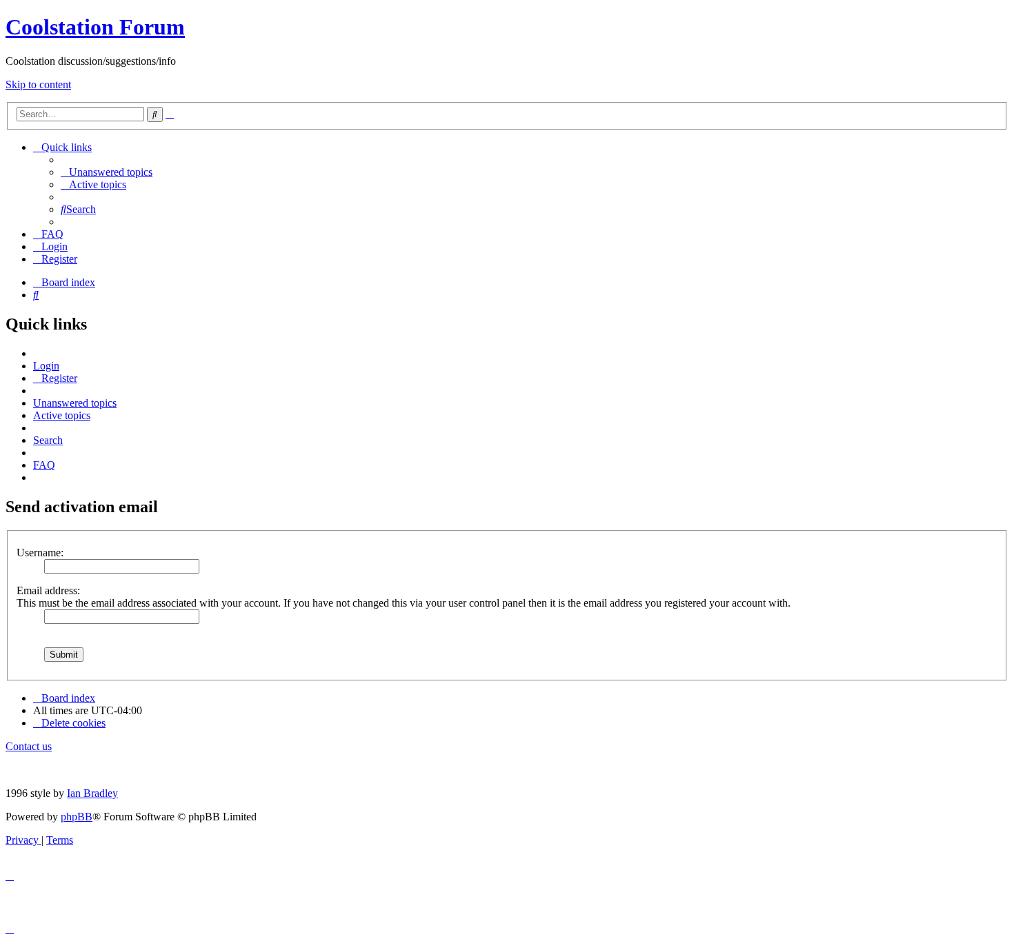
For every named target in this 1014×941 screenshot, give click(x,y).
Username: (40, 552)
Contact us (29, 746)
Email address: (48, 590)
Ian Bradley (92, 793)
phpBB (76, 816)
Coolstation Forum (95, 26)
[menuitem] (106, 172)
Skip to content (38, 84)
